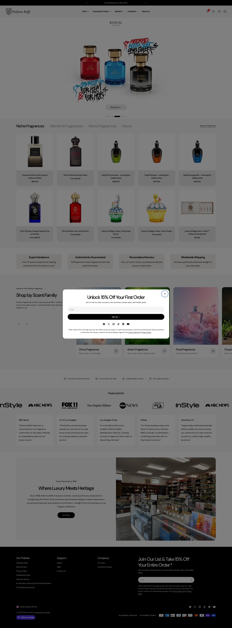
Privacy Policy (146, 332)
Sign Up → (116, 317)
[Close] (165, 294)
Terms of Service (134, 332)
